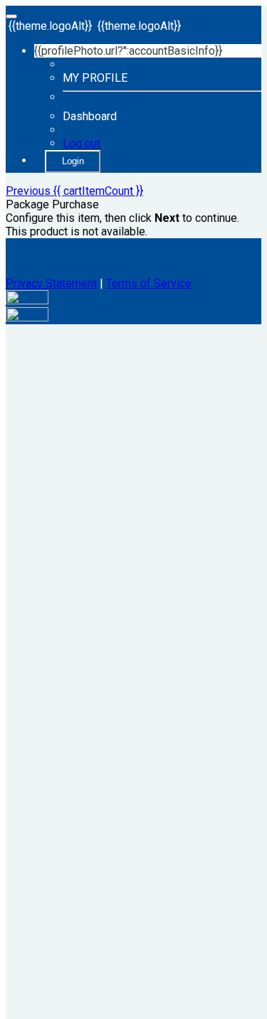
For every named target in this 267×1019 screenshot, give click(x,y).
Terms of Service (149, 283)
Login (73, 161)
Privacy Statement (51, 283)
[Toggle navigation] (11, 16)
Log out (81, 143)
